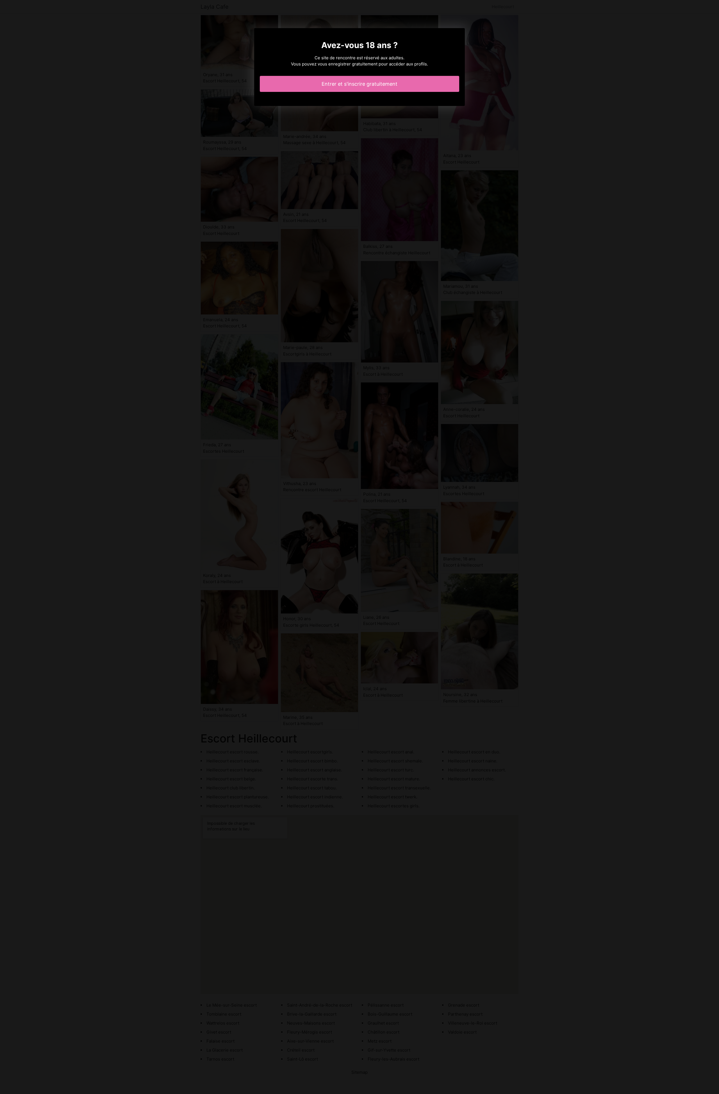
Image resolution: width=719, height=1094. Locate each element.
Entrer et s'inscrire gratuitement (359, 84)
